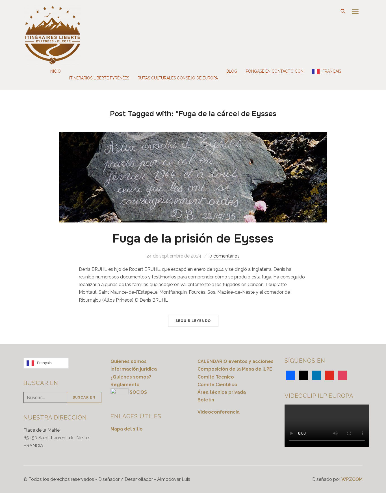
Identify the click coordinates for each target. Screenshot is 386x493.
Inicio (55, 71)
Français (331, 71)
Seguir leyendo (193, 321)
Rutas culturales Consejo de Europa (178, 78)
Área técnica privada (222, 392)
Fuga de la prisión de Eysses (193, 238)
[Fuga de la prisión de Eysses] (193, 136)
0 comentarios (224, 256)
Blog (231, 71)
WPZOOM (352, 479)
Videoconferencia (219, 412)
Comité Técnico (216, 377)
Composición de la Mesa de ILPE (235, 369)
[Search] (342, 10)
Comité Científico (217, 384)
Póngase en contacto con (274, 71)
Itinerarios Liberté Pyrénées (99, 78)
